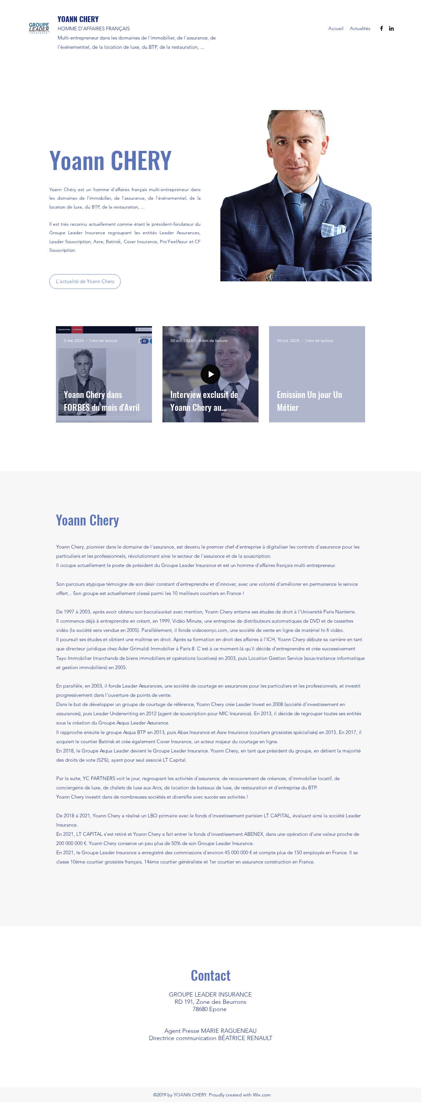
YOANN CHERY (78, 19)
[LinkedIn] (391, 28)
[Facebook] (381, 28)
